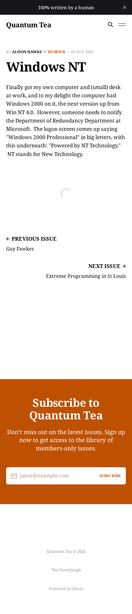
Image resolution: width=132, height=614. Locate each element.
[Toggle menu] (122, 24)
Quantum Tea (28, 24)
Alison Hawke (27, 51)
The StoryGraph (66, 570)
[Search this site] (110, 24)
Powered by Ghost (66, 588)
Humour (56, 51)
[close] (125, 7)
